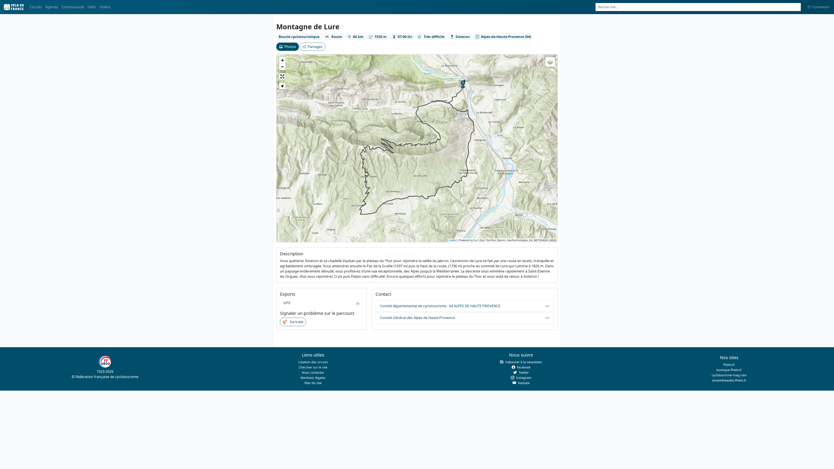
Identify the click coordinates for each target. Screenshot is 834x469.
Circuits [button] (36, 7)
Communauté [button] (72, 7)
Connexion (821, 7)
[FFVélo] (104, 361)
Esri (475, 240)
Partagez (315, 46)
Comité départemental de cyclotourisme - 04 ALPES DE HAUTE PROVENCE (440, 306)
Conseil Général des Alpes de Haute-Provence (417, 317)
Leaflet (453, 240)
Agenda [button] (51, 7)
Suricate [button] (296, 321)
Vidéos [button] (105, 7)
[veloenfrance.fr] (13, 7)
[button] (463, 84)
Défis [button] (92, 7)
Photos (290, 46)
